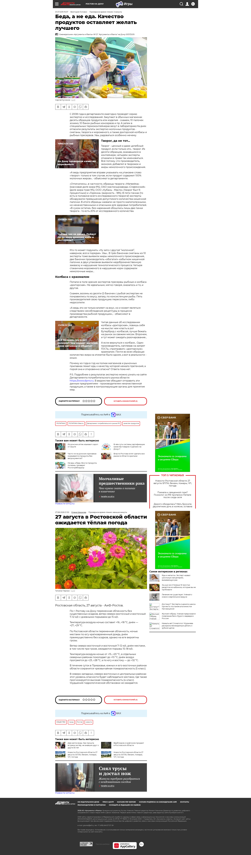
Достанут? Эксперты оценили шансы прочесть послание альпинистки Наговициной (179, 606)
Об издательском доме (88, 802)
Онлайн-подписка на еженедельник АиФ (158, 802)
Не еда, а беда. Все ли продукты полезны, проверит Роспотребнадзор (82, 465)
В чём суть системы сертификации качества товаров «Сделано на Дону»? (129, 446)
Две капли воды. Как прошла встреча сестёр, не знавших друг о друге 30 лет (83, 745)
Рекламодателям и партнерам (92, 805)
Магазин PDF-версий (126, 802)
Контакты (184, 802)
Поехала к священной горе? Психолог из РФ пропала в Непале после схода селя (172, 495)
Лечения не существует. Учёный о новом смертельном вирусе (177, 595)
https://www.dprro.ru (82, 380)
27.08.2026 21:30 (62, 512)
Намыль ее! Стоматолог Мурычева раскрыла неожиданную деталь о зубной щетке (177, 625)
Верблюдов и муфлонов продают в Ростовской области (129, 744)
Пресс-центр (108, 802)
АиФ (73, 100)
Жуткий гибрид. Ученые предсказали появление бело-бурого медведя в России (179, 616)
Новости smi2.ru (65, 503)
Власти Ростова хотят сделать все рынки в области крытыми (129, 455)
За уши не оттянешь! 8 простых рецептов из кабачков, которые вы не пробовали (179, 587)
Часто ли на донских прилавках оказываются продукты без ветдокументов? (82, 456)
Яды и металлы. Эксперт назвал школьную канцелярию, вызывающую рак (176, 577)
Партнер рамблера (103, 844)
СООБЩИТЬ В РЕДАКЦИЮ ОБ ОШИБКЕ (125, 805)
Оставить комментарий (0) (126, 401)
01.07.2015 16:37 (61, 12)
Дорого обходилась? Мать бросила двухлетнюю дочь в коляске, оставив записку (172, 506)
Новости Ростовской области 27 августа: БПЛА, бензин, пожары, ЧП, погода (173, 483)
